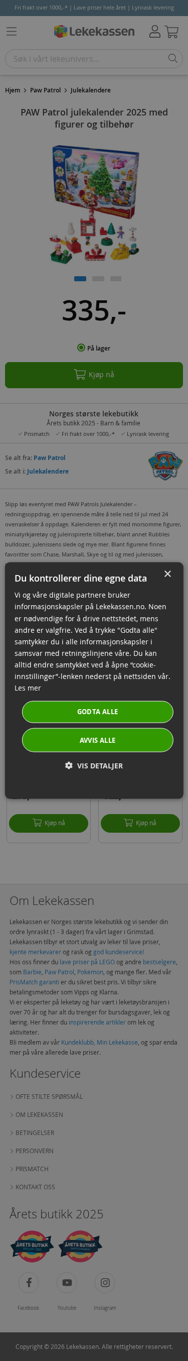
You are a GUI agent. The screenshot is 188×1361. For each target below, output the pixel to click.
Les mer (28, 688)
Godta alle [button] (97, 711)
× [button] (167, 574)
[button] (94, 765)
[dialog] (94, 680)
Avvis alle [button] (98, 739)
